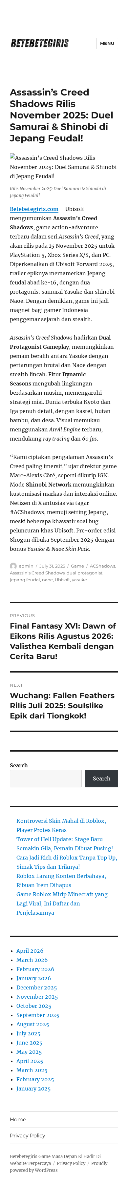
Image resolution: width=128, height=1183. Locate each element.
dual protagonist (84, 572)
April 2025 (29, 1061)
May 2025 (29, 1051)
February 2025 (35, 1079)
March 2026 (32, 960)
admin (26, 566)
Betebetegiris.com (34, 209)
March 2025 (32, 1070)
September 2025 (37, 1015)
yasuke (79, 579)
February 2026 (35, 969)
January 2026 (33, 978)
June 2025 (29, 1042)
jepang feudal (25, 579)
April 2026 (30, 950)
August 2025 (32, 1024)
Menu (107, 43)
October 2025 (34, 1006)
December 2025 (36, 987)
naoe (47, 579)
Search (19, 765)
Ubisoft (62, 579)
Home (18, 1119)
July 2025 (28, 1033)
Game (77, 566)
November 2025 (37, 996)
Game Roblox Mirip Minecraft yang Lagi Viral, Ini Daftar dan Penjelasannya (62, 903)
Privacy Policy (27, 1135)
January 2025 (33, 1088)
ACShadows (102, 566)
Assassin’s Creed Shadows (37, 572)
